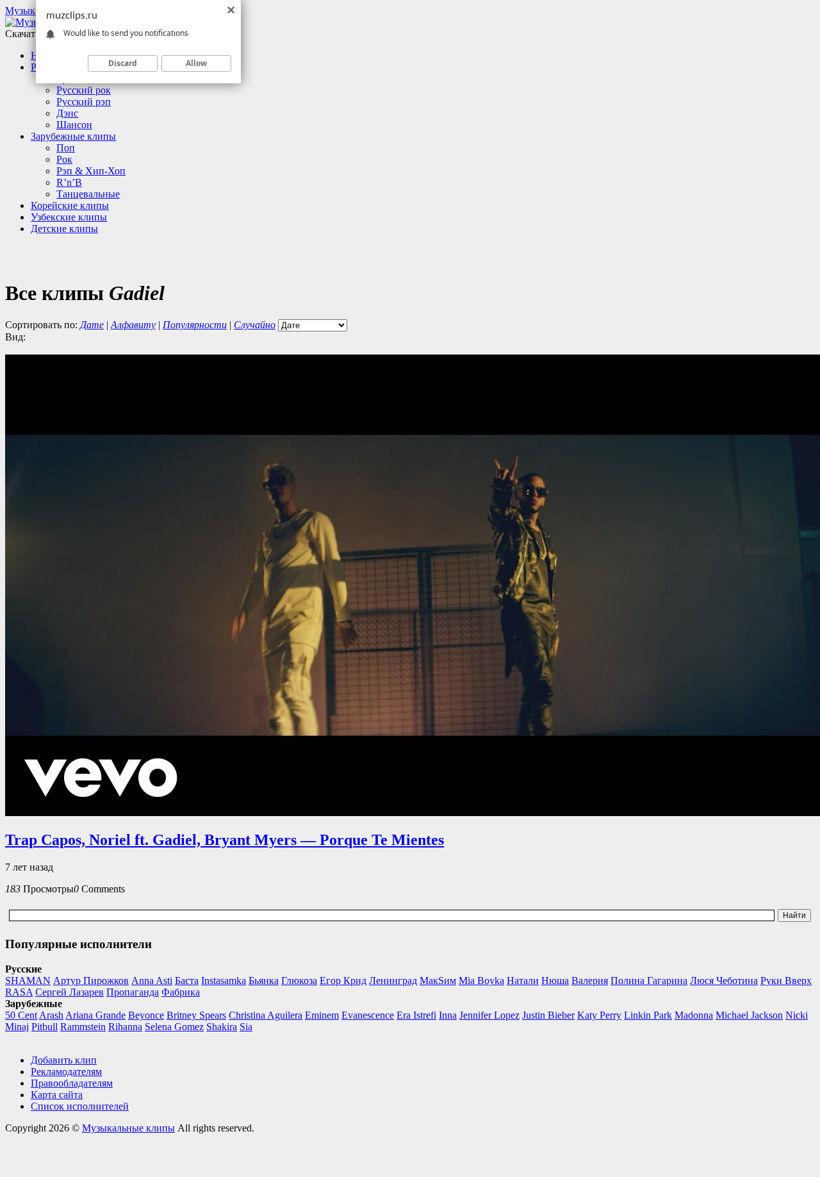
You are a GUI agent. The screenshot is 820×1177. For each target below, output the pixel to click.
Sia (246, 1026)
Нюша (555, 980)
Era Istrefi (416, 1015)
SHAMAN (28, 980)
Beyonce (146, 1015)
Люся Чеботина (724, 980)
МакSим (438, 980)
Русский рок (83, 90)
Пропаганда (132, 992)
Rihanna (125, 1026)
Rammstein (83, 1026)
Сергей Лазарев (69, 992)
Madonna (694, 1015)
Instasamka (223, 980)
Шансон (74, 124)
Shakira (221, 1026)
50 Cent (21, 1015)
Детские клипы (64, 228)
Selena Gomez (174, 1026)
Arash (51, 1015)
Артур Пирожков (91, 980)
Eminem (322, 1015)
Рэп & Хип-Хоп (91, 170)
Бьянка (264, 980)
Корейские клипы (70, 205)
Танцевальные (88, 193)
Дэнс (67, 113)
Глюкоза (299, 980)
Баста (187, 980)
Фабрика (180, 992)
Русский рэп (83, 101)
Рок (64, 159)
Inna (448, 1015)
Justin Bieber (548, 1015)
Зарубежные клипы (73, 136)
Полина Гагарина (649, 980)
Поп (65, 147)
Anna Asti (151, 980)
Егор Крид (343, 980)
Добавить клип (64, 1060)
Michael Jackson (749, 1015)
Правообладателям (72, 1083)
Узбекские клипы (69, 217)
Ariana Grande (95, 1015)
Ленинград (393, 980)
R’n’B (69, 182)
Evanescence (367, 1015)
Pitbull (44, 1026)
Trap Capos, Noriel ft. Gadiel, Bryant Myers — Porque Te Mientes (224, 839)
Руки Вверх (786, 980)
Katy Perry (599, 1015)
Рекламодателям (66, 1071)
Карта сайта (57, 1094)
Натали (523, 980)
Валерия (589, 980)
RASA (19, 992)
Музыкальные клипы (128, 1128)
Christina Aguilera (265, 1015)
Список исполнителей (80, 1106)
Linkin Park (648, 1015)
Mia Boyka (481, 980)
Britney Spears (196, 1015)
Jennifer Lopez (489, 1015)
